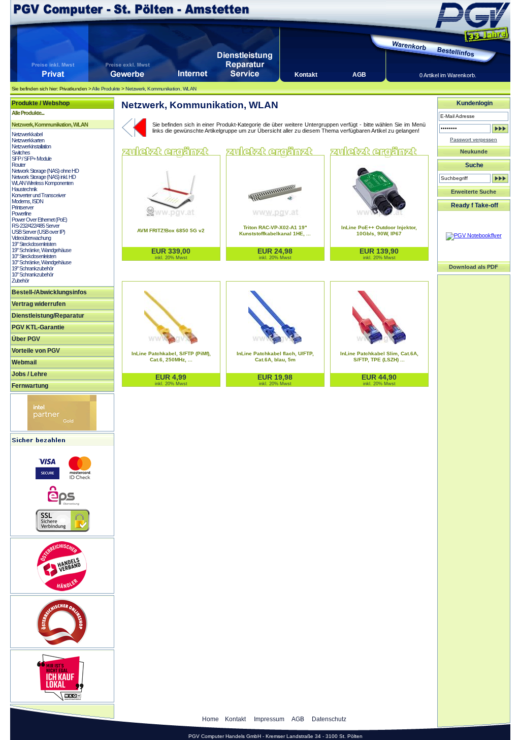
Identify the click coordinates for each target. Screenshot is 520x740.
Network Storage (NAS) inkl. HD (44, 177)
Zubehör (20, 281)
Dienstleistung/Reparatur (48, 315)
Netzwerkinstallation (31, 146)
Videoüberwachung (31, 238)
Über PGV (26, 339)
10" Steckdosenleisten (34, 256)
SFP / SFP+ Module (31, 159)
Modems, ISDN (27, 201)
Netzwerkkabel (27, 134)
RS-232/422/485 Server (35, 226)
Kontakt (306, 74)
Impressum (269, 719)
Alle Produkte (106, 88)
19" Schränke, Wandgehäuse (41, 250)
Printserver (23, 207)
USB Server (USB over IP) (38, 232)
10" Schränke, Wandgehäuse (41, 262)
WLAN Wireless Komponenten (42, 183)
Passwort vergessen (473, 139)
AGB (359, 74)
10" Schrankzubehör (32, 274)
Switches (21, 152)
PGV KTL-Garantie (38, 327)
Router (18, 165)
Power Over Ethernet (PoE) (39, 220)
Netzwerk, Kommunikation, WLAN (161, 88)
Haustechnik (24, 189)
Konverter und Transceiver (39, 195)
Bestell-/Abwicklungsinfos (49, 292)
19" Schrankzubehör (32, 268)
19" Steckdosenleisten (34, 244)
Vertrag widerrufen (39, 303)
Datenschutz (329, 719)
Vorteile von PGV (36, 350)
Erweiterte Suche (473, 192)
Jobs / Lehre (29, 374)
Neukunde (474, 151)
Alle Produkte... (28, 113)
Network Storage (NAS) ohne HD (45, 171)
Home (210, 719)
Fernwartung (30, 385)
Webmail (24, 362)
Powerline (21, 213)
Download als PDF (473, 267)
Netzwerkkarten (28, 140)
